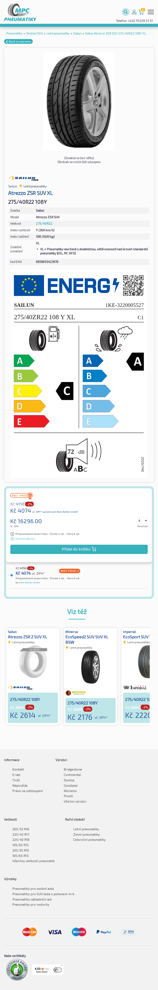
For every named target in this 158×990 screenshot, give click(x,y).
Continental (72, 775)
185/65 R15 (20, 856)
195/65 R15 (20, 845)
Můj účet (134, 12)
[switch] (57, 969)
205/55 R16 (20, 829)
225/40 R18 (20, 839)
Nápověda (19, 785)
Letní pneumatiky (86, 829)
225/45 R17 (20, 834)
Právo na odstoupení (27, 791)
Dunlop (69, 780)
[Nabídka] (61, 966)
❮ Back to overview (18, 41)
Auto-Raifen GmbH (29, 582)
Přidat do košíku (76, 549)
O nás (16, 775)
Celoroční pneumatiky (89, 839)
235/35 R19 (20, 850)
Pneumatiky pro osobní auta (33, 888)
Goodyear (71, 785)
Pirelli (68, 796)
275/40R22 (44, 223)
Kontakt (18, 769)
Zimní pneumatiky (86, 834)
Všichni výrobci (75, 801)
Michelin (70, 791)
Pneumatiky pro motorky (30, 904)
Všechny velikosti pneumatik (33, 861)
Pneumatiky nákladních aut (32, 899)
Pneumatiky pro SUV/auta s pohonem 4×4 (43, 894)
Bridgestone (73, 769)
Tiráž (16, 780)
